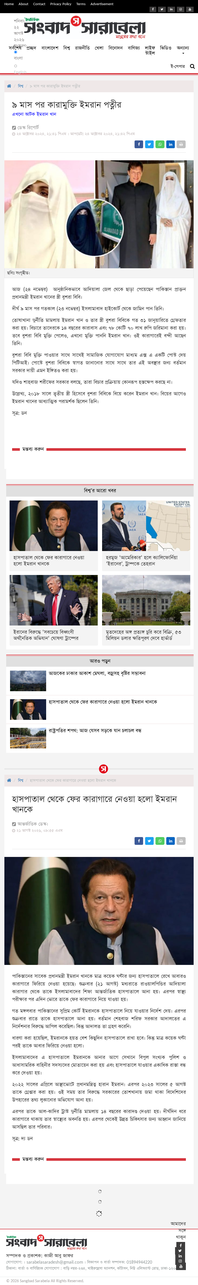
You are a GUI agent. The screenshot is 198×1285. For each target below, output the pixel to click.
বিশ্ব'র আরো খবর (100, 490)
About (23, 4)
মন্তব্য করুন (33, 449)
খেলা (99, 48)
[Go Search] (192, 66)
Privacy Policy (60, 4)
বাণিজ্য (134, 48)
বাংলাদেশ (50, 48)
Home (9, 4)
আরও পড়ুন (100, 661)
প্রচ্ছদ (31, 48)
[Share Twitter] (149, 144)
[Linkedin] (171, 9)
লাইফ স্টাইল (150, 50)
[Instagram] (180, 9)
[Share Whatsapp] (159, 144)
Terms (81, 4)
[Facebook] (153, 9)
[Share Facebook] (138, 144)
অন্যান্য (183, 48)
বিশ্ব (66, 48)
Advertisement (101, 4)
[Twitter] (162, 9)
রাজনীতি (82, 48)
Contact (39, 4)
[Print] (181, 144)
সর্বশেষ (15, 48)
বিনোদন (116, 48)
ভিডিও (165, 48)
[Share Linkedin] (170, 144)
